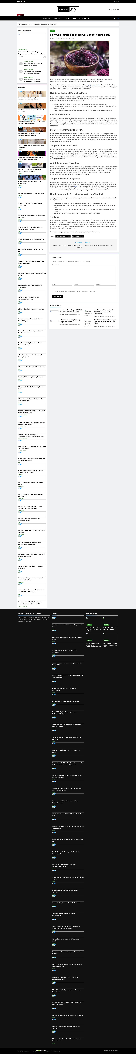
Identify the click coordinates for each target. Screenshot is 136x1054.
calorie (76, 186)
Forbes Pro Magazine (34, 619)
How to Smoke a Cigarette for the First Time (31, 239)
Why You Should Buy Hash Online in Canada (31, 309)
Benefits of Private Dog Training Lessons (30, 377)
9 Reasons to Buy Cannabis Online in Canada (31, 367)
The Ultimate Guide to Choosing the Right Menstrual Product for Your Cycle (105, 321)
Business (45, 18)
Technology (56, 18)
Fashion (66, 18)
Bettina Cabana (64, 314)
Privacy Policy (114, 1050)
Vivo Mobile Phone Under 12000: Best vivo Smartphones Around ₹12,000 (93, 645)
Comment (55, 265)
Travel (53, 629)
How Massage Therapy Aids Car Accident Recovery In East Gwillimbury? (104, 311)
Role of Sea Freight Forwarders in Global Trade (66, 903)
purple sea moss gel (77, 236)
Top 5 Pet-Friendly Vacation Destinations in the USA (67, 1015)
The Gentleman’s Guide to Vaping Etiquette (31, 193)
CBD (19, 207)
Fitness (24, 427)
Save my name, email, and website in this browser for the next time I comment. (74, 291)
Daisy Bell (54, 38)
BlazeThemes (57, 1051)
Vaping (20, 195)
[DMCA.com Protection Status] (41, 1051)
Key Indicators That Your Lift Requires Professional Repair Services (110, 645)
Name (54, 284)
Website (98, 284)
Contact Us (116, 1)
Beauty (20, 102)
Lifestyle (75, 18)
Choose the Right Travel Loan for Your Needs (65, 701)
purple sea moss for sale (63, 236)
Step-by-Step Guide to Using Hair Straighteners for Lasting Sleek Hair (93, 629)
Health (20, 451)
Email (76, 284)
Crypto (20, 49)
